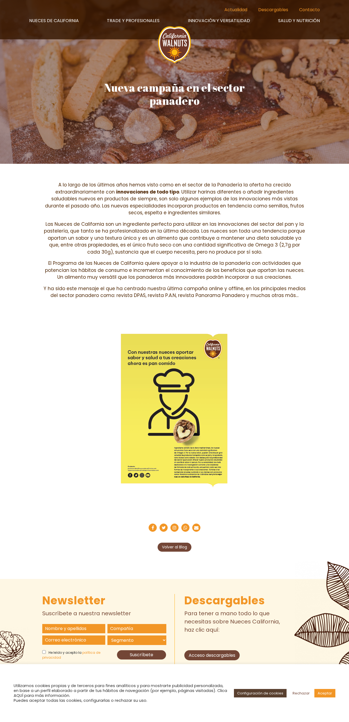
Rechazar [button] (301, 693)
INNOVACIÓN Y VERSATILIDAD (219, 20)
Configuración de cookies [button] (260, 693)
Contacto (309, 10)
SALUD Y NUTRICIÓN (299, 20)
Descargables (273, 10)
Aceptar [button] (325, 693)
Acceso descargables (212, 655)
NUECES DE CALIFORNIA (54, 20)
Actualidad (235, 10)
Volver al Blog (174, 547)
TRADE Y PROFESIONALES (133, 20)
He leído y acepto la (71, 655)
